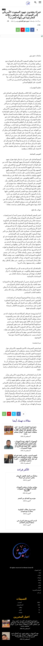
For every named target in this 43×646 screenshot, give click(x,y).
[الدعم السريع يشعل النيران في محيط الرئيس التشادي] (12, 524)
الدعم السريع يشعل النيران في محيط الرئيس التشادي (27, 522)
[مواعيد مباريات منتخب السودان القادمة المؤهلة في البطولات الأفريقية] (12, 490)
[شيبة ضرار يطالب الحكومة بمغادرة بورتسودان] (12, 512)
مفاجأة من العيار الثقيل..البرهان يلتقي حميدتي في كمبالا (26, 477)
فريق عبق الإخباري (24, 21)
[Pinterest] (23, 30)
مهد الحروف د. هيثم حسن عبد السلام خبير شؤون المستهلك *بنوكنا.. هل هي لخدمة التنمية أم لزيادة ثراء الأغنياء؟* (25, 635)
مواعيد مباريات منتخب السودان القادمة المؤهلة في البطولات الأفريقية (26, 489)
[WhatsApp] (18, 30)
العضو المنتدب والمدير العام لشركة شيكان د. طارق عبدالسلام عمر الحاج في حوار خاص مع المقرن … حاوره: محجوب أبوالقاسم (25, 458)
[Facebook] (32, 30)
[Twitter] (27, 30)
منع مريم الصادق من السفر (27, 498)
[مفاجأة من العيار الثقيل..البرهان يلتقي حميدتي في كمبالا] (12, 479)
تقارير (4, 9)
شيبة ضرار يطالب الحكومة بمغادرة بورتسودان (26, 510)
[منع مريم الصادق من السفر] (12, 501)
